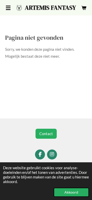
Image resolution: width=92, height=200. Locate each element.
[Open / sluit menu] (8, 8)
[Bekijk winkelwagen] (83, 8)
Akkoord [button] (71, 192)
